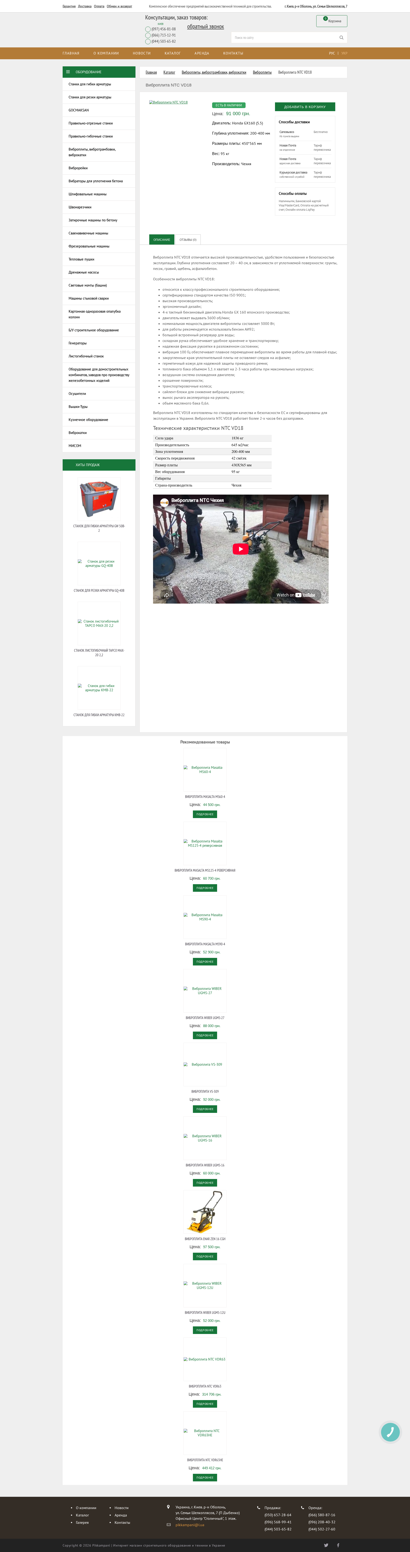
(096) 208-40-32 (321, 1522)
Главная (71, 53)
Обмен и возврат (119, 6)
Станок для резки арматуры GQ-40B (99, 590)
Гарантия (69, 6)
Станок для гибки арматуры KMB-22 (99, 715)
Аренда (202, 53)
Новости (142, 53)
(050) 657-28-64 (278, 1514)
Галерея (82, 1522)
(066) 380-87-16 (321, 1514)
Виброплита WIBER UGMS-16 (205, 1165)
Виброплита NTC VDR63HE (205, 1460)
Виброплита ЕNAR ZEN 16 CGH (205, 1239)
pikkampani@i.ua (190, 1525)
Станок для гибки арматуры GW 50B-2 (99, 528)
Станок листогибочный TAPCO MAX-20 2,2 (99, 652)
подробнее (204, 814)
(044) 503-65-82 (164, 41)
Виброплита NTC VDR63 (205, 1386)
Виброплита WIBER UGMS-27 (205, 1017)
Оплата (99, 6)
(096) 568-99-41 (278, 1522)
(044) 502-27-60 (321, 1529)
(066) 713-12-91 (164, 35)
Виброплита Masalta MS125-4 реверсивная (205, 870)
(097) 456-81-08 (164, 29)
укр (344, 53)
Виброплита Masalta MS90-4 (205, 944)
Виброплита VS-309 (205, 1091)
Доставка (85, 6)
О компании (106, 53)
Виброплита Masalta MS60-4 (205, 796)
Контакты (233, 53)
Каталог (173, 53)
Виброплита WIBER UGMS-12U (205, 1312)
